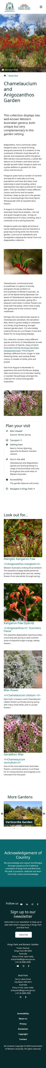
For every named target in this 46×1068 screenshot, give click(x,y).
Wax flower (11, 690)
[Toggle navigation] (41, 6)
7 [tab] (32, 828)
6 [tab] (28, 828)
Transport (15, 440)
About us (23, 1018)
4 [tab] (21, 828)
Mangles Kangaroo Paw (19, 559)
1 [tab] (10, 828)
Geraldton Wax (14, 754)
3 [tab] (18, 828)
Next (44, 814)
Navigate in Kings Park (21, 488)
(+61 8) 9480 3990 (23, 993)
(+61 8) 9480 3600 (23, 962)
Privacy (23, 1024)
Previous (2, 814)
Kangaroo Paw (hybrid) (19, 623)
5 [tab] (25, 828)
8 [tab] (35, 828)
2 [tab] (14, 828)
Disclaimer (23, 1029)
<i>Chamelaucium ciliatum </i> (22, 695)
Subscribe (23, 934)
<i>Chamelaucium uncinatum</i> (14, 761)
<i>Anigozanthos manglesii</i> (22, 564)
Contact (23, 1039)
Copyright (23, 1034)
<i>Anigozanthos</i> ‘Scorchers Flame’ (22, 629)
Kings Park (13, 75)
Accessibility (23, 1013)
